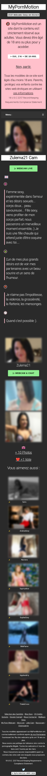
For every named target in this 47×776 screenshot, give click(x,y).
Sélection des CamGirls (14, 714)
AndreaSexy (24, 531)
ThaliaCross (24, 704)
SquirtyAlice (24, 589)
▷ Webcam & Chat (23, 373)
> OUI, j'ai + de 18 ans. (23, 56)
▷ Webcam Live (23, 168)
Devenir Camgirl (16, 717)
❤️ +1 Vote (23, 459)
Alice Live (20, 723)
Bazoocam (40, 723)
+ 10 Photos (23, 452)
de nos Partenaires (38, 734)
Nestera (24, 560)
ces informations (23, 93)
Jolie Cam (30, 723)
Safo (24, 502)
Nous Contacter (30, 717)
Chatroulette (23, 726)
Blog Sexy (29, 714)
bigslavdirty (24, 675)
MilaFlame (24, 646)
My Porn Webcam (8, 723)
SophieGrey (24, 617)
